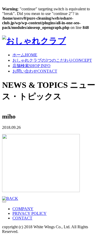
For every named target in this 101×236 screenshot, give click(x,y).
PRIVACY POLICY (29, 213)
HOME (24, 55)
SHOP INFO (31, 66)
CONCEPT (52, 60)
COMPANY (22, 209)
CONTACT (34, 71)
